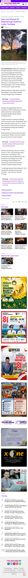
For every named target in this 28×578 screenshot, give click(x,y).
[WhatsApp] (20, 564)
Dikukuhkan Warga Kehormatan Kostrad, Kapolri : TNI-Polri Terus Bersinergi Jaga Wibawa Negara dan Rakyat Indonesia (14, 517)
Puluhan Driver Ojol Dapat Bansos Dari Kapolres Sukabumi (15, 539)
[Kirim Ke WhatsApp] (25, 202)
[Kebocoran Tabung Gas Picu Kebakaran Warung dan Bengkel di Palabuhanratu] (7, 240)
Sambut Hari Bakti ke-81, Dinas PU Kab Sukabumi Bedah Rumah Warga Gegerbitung (6, 232)
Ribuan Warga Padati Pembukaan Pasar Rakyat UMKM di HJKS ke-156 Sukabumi (7, 218)
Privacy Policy (21, 570)
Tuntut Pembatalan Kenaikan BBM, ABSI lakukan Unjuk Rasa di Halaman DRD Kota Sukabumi (15, 551)
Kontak (22, 568)
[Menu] (2, 4)
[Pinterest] (14, 564)
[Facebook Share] (13, 202)
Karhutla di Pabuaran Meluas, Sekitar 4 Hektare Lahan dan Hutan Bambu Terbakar (21, 247)
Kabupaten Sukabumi (14, 16)
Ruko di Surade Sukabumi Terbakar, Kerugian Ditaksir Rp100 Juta (20, 218)
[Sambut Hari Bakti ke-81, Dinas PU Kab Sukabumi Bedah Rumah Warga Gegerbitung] (7, 226)
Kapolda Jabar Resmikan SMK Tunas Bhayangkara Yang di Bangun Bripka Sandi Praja (15, 545)
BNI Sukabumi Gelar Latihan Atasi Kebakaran (14, 528)
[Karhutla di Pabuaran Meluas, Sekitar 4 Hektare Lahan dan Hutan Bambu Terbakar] (21, 240)
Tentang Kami (8, 568)
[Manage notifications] (24, 574)
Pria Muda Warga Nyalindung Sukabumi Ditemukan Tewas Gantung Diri (7, 267)
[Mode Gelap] (23, 4)
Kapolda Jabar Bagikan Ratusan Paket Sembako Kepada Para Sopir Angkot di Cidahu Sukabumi (15, 534)
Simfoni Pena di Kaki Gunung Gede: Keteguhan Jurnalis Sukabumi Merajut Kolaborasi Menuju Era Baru (15, 500)
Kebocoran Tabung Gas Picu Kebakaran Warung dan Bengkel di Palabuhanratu (6, 247)
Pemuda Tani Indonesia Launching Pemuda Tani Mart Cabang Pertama (14, 512)
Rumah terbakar (6, 195)
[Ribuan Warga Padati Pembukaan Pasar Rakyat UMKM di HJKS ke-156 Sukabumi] (7, 212)
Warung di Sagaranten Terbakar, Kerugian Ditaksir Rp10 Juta (20, 232)
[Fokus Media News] (12, 4)
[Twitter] (11, 564)
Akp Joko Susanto (7, 190)
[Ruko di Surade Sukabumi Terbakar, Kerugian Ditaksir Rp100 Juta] (21, 212)
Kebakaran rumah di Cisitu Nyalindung (12, 193)
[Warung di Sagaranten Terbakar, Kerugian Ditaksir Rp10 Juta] (21, 226)
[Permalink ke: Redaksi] (2, 27)
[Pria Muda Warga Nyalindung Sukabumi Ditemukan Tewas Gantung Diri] (7, 260)
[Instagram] (17, 564)
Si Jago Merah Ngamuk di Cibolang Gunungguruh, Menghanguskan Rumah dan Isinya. (15, 523)
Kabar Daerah (4, 16)
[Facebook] (8, 564)
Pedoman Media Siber (10, 570)
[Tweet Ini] (16, 202)
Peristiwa (22, 16)
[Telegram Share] (22, 202)
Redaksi (6, 26)
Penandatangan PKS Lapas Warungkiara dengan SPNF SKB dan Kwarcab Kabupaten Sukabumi (16, 506)
